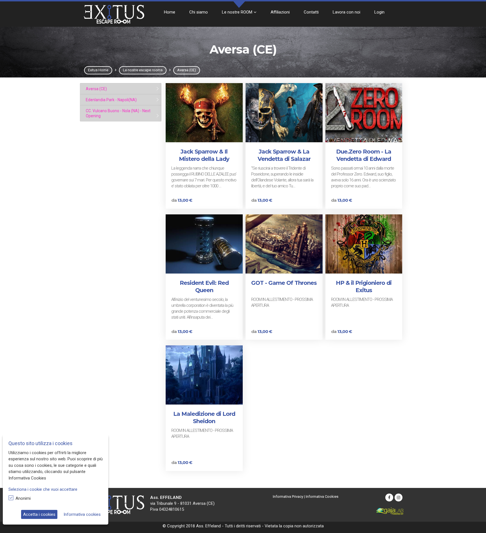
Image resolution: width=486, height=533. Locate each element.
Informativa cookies (82, 514)
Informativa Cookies (322, 496)
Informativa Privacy (288, 496)
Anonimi (23, 498)
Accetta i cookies (39, 514)
